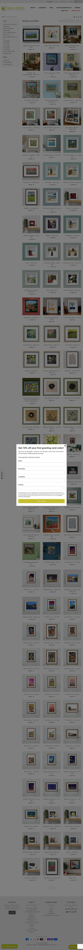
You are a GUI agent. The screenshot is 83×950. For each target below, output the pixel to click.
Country (20, 484)
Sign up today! (41, 501)
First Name (21, 468)
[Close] (65, 446)
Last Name (21, 476)
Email (20, 461)
